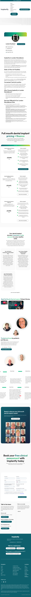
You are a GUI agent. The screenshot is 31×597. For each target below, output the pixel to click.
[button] (11, 3)
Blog (1, 573)
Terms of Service (15, 573)
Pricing (11, 8)
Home (2, 566)
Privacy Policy (15, 571)
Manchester (26, 570)
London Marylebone (26, 576)
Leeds (25, 566)
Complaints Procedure (16, 567)
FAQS (2, 570)
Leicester (26, 567)
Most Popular (15, 145)
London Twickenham (26, 574)
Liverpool (26, 569)
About (11, 3)
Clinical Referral (15, 574)
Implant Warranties (16, 570)
